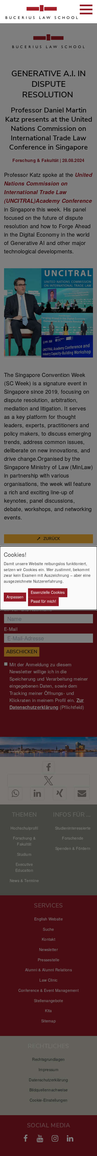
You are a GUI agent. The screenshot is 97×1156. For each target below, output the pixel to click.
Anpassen (14, 596)
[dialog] (48, 578)
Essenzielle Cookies (48, 592)
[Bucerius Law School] (32, 11)
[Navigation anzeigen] (86, 9)
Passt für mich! (43, 601)
